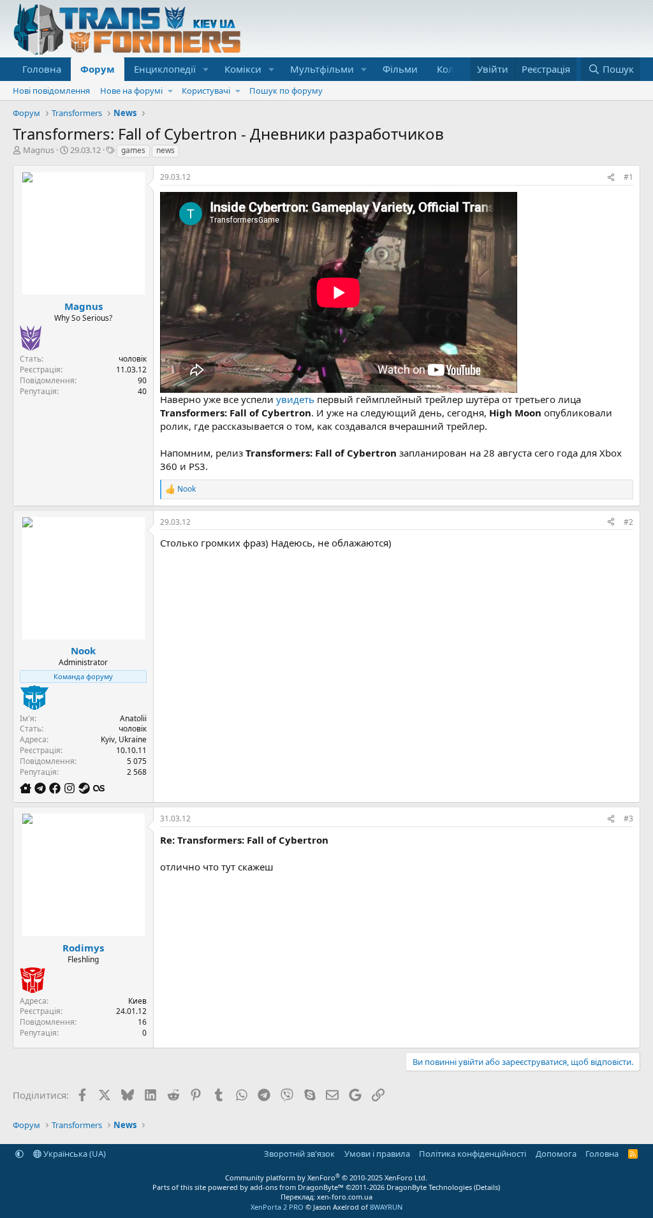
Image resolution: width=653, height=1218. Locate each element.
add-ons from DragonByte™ (297, 1187)
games (133, 150)
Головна (41, 68)
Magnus (38, 150)
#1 (628, 177)
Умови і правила (377, 1153)
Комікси (242, 68)
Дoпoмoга (556, 1153)
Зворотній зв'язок (299, 1153)
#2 (628, 522)
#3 (628, 818)
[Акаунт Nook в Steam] (85, 787)
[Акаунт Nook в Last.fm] (99, 787)
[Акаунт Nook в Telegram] (41, 787)
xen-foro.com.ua (344, 1196)
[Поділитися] (611, 177)
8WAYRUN (386, 1207)
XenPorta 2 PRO (277, 1207)
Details (487, 1187)
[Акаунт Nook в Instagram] (71, 787)
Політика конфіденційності (472, 1153)
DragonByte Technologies (429, 1187)
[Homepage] (27, 787)
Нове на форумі (131, 90)
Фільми (400, 68)
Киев (137, 1000)
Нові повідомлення (51, 90)
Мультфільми (322, 68)
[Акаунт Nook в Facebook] (56, 787)
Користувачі (206, 90)
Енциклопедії (165, 68)
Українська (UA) (73, 1153)
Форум (97, 68)
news (165, 150)
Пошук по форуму (286, 90)
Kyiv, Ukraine (124, 739)
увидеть (295, 399)
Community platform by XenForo (326, 1177)
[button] (206, 69)
